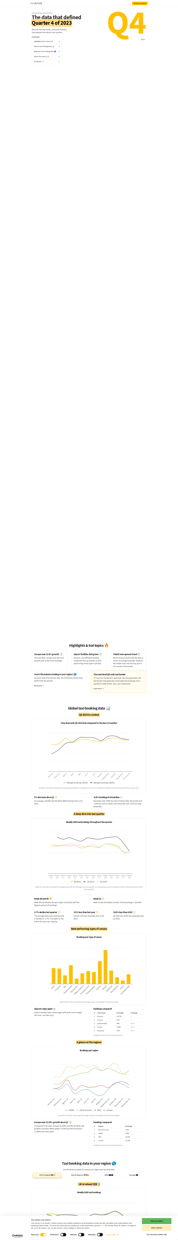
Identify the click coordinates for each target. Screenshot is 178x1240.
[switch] (63, 1234)
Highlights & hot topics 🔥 (43, 41)
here (102, 1225)
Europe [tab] (133, 1175)
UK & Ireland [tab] (47, 1175)
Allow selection (156, 1228)
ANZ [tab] (109, 1175)
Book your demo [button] (140, 3)
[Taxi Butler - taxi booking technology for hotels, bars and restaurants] (36, 3)
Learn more (97, 688)
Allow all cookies (157, 1221)
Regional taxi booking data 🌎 (45, 51)
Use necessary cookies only (157, 1234)
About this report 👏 (41, 56)
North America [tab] (79, 1175)
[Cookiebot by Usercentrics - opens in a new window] (17, 1236)
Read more (38, 686)
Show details (111, 1235)
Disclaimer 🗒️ (39, 61)
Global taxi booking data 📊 (44, 46)
